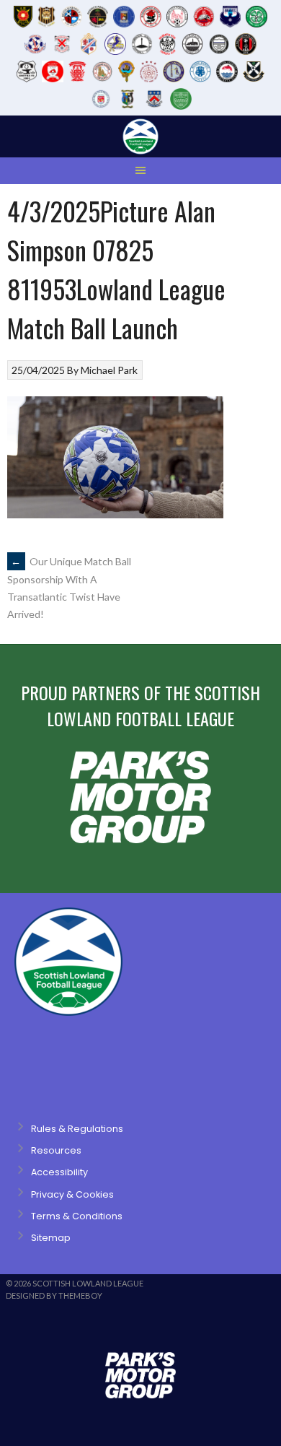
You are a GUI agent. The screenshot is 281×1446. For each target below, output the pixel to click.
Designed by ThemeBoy (54, 1295)
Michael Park (109, 370)
